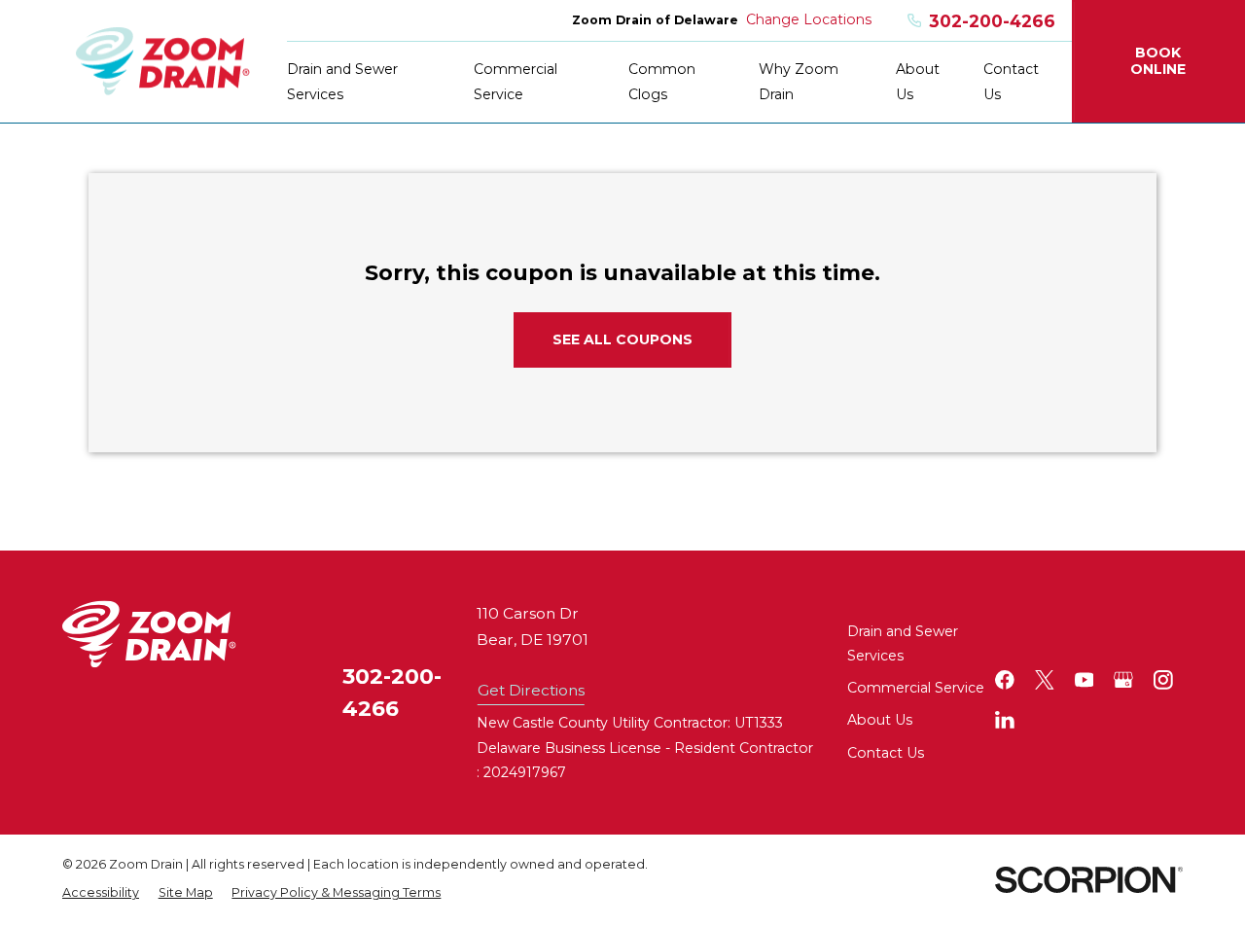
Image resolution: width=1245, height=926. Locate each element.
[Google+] (1123, 680)
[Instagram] (1163, 680)
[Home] (163, 61)
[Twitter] (1044, 680)
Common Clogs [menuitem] (661, 81)
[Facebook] (1004, 680)
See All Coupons (622, 339)
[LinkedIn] (1004, 720)
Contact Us (885, 753)
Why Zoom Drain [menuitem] (798, 81)
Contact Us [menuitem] (1011, 81)
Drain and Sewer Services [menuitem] (342, 81)
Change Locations (809, 19)
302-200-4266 (992, 21)
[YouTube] (1084, 680)
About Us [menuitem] (918, 81)
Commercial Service (915, 687)
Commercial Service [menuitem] (515, 81)
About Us (879, 720)
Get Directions (531, 690)
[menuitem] (100, 893)
